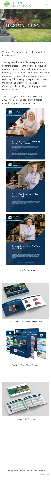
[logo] (17, 4)
